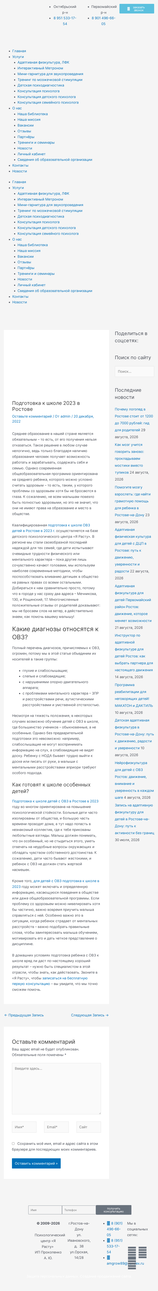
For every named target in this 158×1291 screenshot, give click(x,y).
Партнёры (26, 137)
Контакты (20, 165)
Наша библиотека (33, 114)
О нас (17, 108)
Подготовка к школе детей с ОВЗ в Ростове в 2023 (55, 801)
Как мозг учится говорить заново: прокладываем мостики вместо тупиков (129, 458)
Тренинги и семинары (36, 142)
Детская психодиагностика (41, 85)
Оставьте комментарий (32, 416)
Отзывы (24, 131)
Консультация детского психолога (47, 97)
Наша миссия (29, 119)
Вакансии (26, 125)
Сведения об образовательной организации (55, 160)
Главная (19, 51)
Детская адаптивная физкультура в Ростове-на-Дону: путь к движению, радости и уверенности (134, 734)
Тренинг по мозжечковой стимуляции (50, 80)
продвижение (108, 1276)
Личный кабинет (32, 154)
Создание (88, 1276)
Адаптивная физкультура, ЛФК (43, 62)
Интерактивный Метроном (40, 68)
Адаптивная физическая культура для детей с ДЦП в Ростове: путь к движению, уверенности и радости (133, 550)
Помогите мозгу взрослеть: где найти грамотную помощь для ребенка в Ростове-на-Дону (133, 501)
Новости (25, 148)
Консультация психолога (39, 91)
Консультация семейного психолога (48, 102)
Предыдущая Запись (24, 1015)
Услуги (18, 57)
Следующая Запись (90, 1015)
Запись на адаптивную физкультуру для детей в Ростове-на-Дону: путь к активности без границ (134, 819)
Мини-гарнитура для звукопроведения (50, 74)
